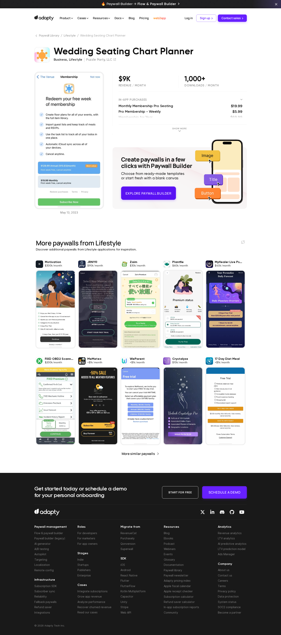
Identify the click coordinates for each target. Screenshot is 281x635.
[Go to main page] (44, 18)
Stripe (124, 607)
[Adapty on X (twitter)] (202, 512)
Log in (189, 18)
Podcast (169, 543)
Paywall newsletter (176, 575)
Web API (126, 612)
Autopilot (40, 554)
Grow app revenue (89, 596)
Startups (83, 564)
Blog (132, 18)
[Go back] (36, 36)
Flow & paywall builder (48, 533)
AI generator (42, 543)
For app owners (87, 543)
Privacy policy (227, 591)
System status (227, 602)
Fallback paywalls (45, 602)
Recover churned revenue (94, 607)
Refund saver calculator (179, 602)
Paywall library (173, 570)
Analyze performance (91, 602)
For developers (87, 533)
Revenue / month (132, 85)
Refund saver (43, 607)
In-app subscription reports (181, 607)
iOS (123, 564)
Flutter (125, 580)
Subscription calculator (179, 596)
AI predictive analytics (232, 543)
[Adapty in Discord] (222, 512)
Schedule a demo (224, 492)
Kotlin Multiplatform (133, 591)
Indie (80, 559)
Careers (223, 580)
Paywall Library (49, 35)
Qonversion (128, 543)
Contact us (225, 575)
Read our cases (87, 612)
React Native (129, 575)
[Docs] (123, 18)
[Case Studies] (87, 18)
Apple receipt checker (178, 591)
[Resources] (109, 18)
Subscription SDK (45, 586)
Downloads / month (201, 85)
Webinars (170, 549)
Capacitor (127, 596)
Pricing (144, 18)
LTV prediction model (231, 549)
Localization (42, 564)
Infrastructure (44, 579)
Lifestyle (70, 35)
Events (168, 554)
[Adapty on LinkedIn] (212, 512)
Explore (148, 191)
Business (60, 59)
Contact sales (231, 18)
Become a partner (229, 612)
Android (126, 570)
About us (223, 570)
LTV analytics (226, 538)
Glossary (169, 559)
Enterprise (84, 575)
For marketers (86, 538)
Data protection (228, 596)
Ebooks (168, 538)
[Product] (72, 18)
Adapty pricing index (177, 580)
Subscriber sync (44, 591)
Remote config (44, 570)
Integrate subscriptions (92, 591)
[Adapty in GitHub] (232, 512)
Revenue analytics (230, 533)
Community (171, 612)
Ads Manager (226, 554)
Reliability (40, 596)
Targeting (40, 559)
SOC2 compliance (229, 607)
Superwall (127, 549)
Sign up (205, 18)
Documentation (174, 564)
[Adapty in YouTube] (242, 512)
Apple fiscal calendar (177, 586)
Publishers (84, 570)
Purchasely (128, 538)
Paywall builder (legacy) (49, 538)
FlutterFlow (128, 586)
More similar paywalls (138, 453)
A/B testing (41, 549)
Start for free (180, 492)
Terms (222, 586)
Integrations (42, 612)
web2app (159, 18)
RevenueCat (129, 533)
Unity (124, 602)
